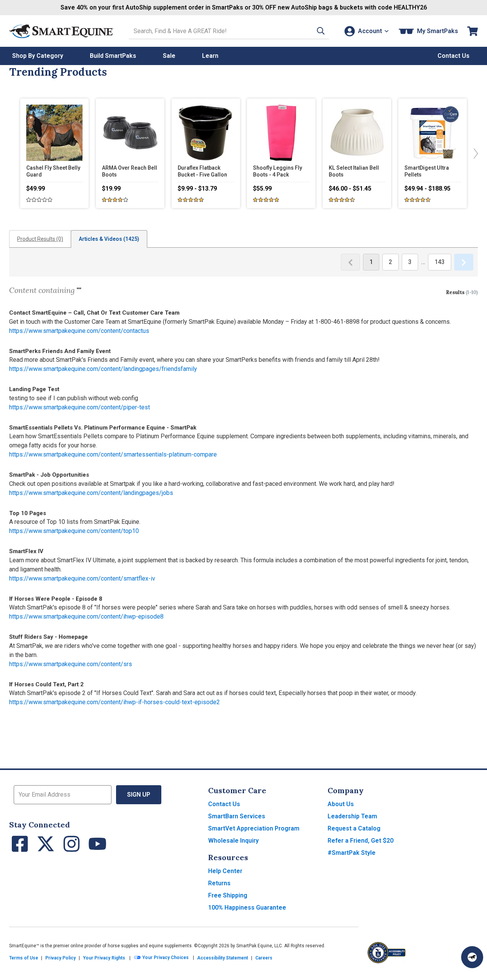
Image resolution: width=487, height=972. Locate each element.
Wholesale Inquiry (233, 840)
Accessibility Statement (222, 958)
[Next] (474, 153)
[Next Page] (463, 262)
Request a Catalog (354, 828)
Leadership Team (352, 816)
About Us (341, 804)
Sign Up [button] (138, 794)
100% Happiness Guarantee (247, 907)
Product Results (40, 239)
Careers (263, 958)
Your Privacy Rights (104, 958)
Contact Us (224, 804)
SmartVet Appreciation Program (253, 828)
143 (439, 262)
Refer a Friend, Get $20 (360, 840)
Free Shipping (227, 895)
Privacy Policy (60, 958)
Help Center (225, 871)
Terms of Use (23, 958)
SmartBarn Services (236, 816)
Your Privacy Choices (165, 957)
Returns (219, 883)
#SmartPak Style (352, 852)
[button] (320, 31)
